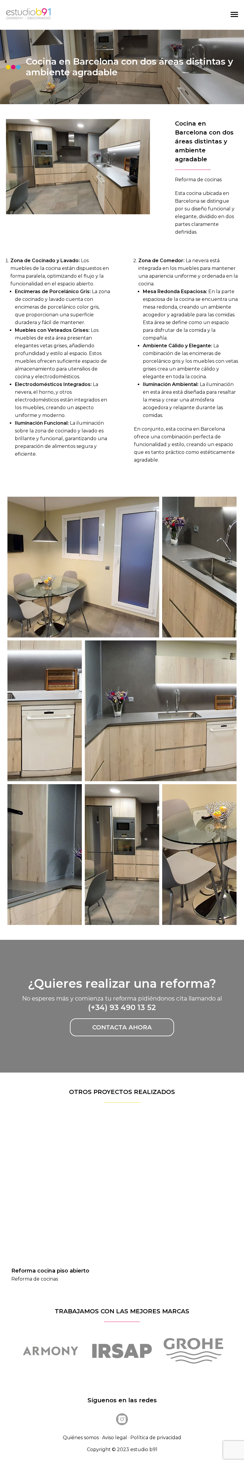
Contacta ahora (122, 1027)
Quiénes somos (81, 1437)
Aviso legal (114, 1437)
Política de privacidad (155, 1437)
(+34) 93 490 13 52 (122, 1007)
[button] (221, 1184)
